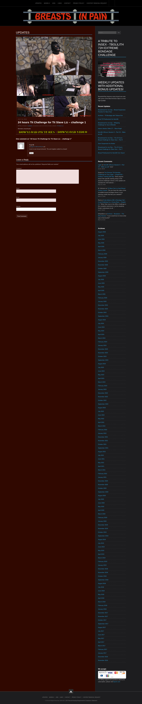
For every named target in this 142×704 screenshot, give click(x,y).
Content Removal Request (97, 3)
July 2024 (101, 323)
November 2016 (103, 660)
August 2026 (102, 232)
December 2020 (103, 481)
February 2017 (102, 649)
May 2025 (101, 287)
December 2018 (103, 569)
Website (18, 206)
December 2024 (103, 305)
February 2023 (102, 385)
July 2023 (101, 367)
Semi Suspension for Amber (106, 143)
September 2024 (103, 316)
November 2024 (103, 309)
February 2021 (102, 473)
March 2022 (101, 426)
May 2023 (101, 374)
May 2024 (101, 331)
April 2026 (101, 246)
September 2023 (103, 360)
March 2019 (101, 558)
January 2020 (102, 521)
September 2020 (103, 492)
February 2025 (102, 298)
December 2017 (103, 613)
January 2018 (102, 609)
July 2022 (101, 411)
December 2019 (103, 525)
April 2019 (101, 554)
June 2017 (101, 634)
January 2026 (102, 257)
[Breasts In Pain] (71, 16)
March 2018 (101, 602)
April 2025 (101, 290)
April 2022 (101, 422)
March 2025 (101, 294)
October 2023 (102, 356)
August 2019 (102, 539)
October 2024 (102, 312)
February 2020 (102, 517)
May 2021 (101, 462)
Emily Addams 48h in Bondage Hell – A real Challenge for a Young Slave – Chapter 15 (112, 202)
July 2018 (101, 587)
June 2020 (101, 503)
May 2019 (101, 550)
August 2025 (102, 276)
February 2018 (102, 605)
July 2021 (101, 455)
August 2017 (102, 627)
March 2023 (101, 382)
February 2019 (102, 561)
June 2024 (101, 327)
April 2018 (101, 598)
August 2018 (102, 583)
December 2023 (103, 349)
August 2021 (102, 451)
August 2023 (102, 363)
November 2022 (103, 396)
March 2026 (101, 250)
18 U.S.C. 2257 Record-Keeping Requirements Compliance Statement (78, 700)
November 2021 (103, 440)
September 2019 (103, 536)
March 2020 (101, 514)
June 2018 (101, 591)
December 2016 (103, 656)
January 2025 (102, 301)
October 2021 (102, 444)
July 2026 (101, 235)
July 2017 (101, 631)
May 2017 (101, 638)
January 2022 (102, 433)
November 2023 (103, 352)
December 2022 (103, 393)
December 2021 (103, 437)
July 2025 (101, 279)
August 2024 (102, 320)
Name (18, 188)
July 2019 (101, 543)
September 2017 (103, 623)
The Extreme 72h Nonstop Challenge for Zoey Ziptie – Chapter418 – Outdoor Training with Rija (110, 174)
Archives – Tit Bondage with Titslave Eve (110, 115)
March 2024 (101, 338)
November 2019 (103, 528)
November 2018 (103, 572)
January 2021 (102, 477)
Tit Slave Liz (60, 126)
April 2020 (101, 510)
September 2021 (103, 448)
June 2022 (101, 415)
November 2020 (103, 484)
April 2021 (101, 466)
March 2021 (101, 470)
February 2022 (102, 429)
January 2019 (102, 565)
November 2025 (103, 265)
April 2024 (101, 334)
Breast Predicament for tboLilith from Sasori (111, 153)
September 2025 (103, 272)
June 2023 (101, 371)
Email (18, 197)
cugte (99, 165)
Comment (19, 168)
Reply (31, 153)
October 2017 (102, 620)
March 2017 (101, 645)
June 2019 (101, 547)
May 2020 (101, 506)
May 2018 (101, 594)
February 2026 (102, 254)
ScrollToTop (71, 691)
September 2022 (103, 404)
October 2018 (102, 576)
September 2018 (103, 580)
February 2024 (102, 342)
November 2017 (103, 616)
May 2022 (101, 418)
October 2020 (102, 488)
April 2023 (101, 378)
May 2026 (101, 243)
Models (47, 3)
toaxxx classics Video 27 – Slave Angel (110, 128)
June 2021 (101, 459)
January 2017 (102, 653)
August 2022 (102, 407)
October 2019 (102, 532)
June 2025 (101, 283)
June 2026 (101, 239)
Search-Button (112, 3)
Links (60, 3)
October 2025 (102, 268)
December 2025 (103, 261)
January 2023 (102, 389)
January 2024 (102, 345)
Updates (38, 3)
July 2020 (101, 499)
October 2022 (102, 400)
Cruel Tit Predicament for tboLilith (108, 119)
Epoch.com (116, 681)
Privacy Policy (78, 3)
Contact (67, 3)
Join (53, 3)
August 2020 (102, 495)
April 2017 (101, 642)
